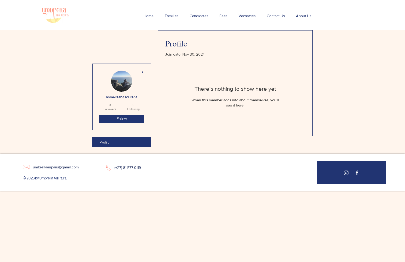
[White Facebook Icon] (357, 173)
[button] (171, 16)
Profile (104, 142)
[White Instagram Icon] (346, 173)
